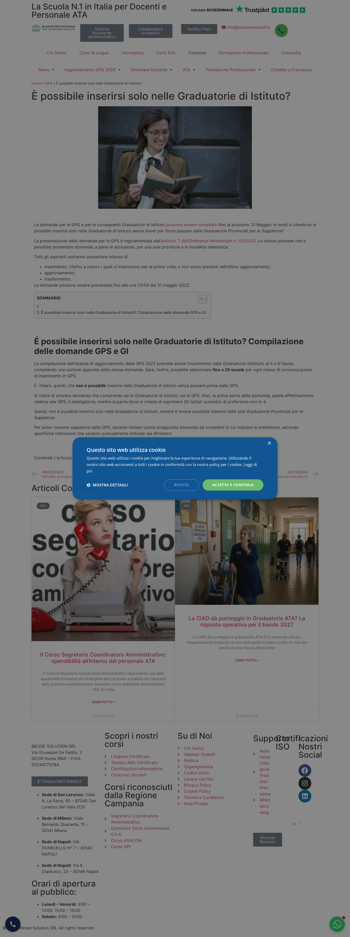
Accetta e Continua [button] (233, 484)
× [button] (269, 443)
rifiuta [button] (181, 484)
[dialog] (175, 468)
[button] (107, 485)
